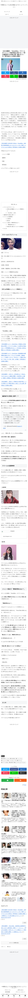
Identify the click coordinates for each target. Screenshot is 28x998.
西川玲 (8, 220)
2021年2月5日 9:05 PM (5, 933)
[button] (25, 462)
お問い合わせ (20, 990)
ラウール (19, 760)
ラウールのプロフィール (9, 207)
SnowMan (13, 758)
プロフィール (7, 990)
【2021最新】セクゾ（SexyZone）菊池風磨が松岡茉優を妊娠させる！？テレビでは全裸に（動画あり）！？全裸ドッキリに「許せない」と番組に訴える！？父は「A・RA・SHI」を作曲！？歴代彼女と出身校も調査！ (13, 357)
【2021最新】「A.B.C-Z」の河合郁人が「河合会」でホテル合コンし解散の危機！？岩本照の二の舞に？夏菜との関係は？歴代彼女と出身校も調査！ (13, 376)
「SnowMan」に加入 (11, 212)
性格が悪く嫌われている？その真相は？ (15, 226)
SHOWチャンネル (6, 758)
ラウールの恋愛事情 (8, 216)
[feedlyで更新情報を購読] (7, 780)
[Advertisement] (14, 33)
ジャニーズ (5, 760)
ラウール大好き (5, 762)
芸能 (3, 756)
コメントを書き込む (14, 942)
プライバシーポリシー (20, 991)
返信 (25, 922)
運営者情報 (7, 991)
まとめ (5, 228)
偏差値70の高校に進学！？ (9, 214)
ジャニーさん (19, 758)
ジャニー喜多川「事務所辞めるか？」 (12, 222)
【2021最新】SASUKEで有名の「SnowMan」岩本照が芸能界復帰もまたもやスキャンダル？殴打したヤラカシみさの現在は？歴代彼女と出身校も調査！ (13, 145)
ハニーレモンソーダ (12, 760)
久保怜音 (9, 218)
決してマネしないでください (20, 762)
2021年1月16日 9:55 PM (6, 917)
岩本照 (11, 762)
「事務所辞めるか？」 (12, 224)
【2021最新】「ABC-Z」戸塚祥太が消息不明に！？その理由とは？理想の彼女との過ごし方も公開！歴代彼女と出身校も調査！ (13, 383)
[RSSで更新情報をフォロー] (20, 780)
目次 (12, 204)
